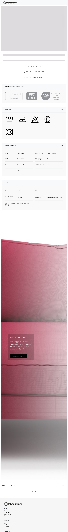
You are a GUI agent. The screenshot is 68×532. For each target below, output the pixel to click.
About (5, 510)
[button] (34, 66)
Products (6, 525)
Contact (6, 516)
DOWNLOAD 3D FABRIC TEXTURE (35, 72)
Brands (6, 523)
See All (64, 486)
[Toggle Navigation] (63, 3)
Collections (7, 526)
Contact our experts (18, 356)
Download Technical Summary (35, 77)
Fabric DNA (7, 512)
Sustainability (7, 514)
